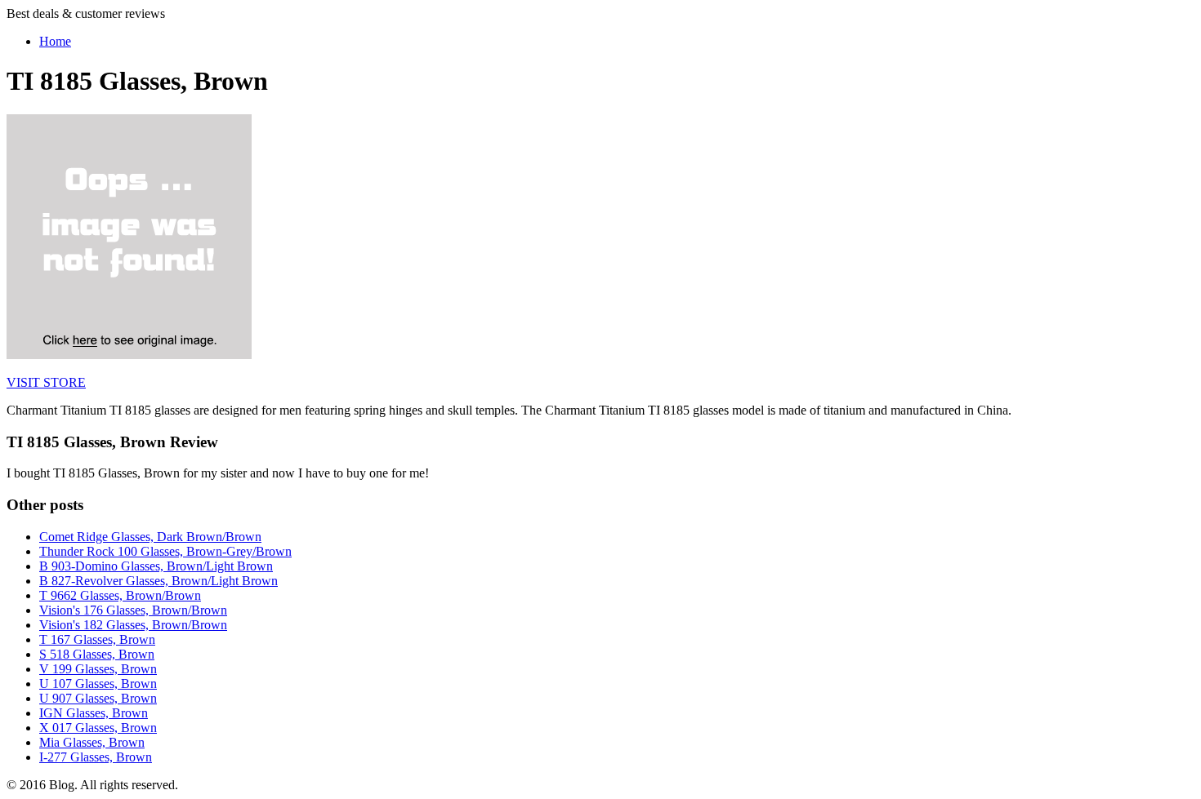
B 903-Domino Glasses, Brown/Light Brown (156, 566)
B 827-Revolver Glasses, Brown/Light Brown (158, 581)
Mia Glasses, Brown (92, 742)
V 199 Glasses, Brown (98, 669)
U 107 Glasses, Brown (98, 683)
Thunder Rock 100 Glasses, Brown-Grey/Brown (165, 551)
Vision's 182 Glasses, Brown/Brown (133, 625)
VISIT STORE (46, 382)
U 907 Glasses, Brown (98, 698)
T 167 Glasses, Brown (97, 639)
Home (55, 41)
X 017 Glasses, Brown (98, 728)
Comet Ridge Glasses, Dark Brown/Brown (150, 537)
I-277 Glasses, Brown (95, 757)
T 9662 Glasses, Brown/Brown (120, 595)
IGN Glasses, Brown (93, 713)
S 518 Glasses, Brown (96, 654)
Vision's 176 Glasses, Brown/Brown (133, 610)
